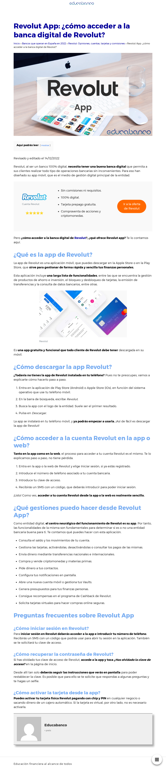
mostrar (45, 145)
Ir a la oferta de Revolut (131, 206)
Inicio (17, 43)
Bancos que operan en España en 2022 (44, 43)
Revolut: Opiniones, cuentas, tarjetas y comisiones (96, 43)
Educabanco (55, 725)
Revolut (80, 238)
